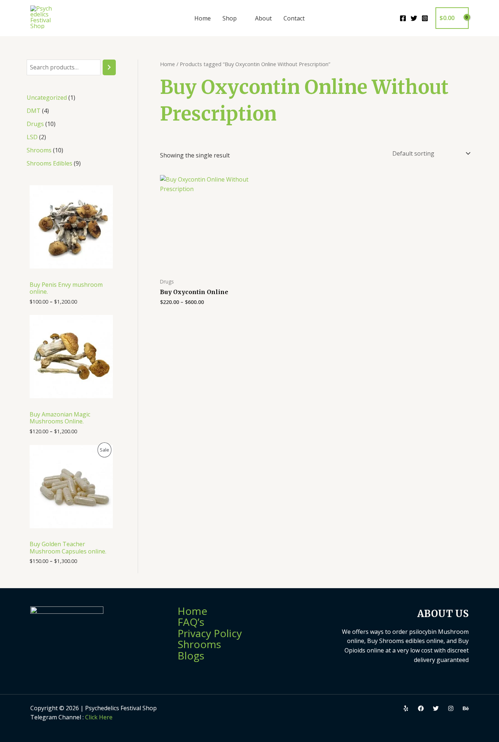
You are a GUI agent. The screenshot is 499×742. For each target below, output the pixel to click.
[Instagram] (425, 18)
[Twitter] (414, 18)
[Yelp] (406, 708)
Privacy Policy (210, 633)
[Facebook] (403, 18)
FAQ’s (191, 622)
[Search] (109, 67)
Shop (229, 18)
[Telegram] (466, 708)
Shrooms (199, 644)
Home (202, 18)
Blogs (191, 655)
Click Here (99, 717)
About (263, 18)
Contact (294, 18)
